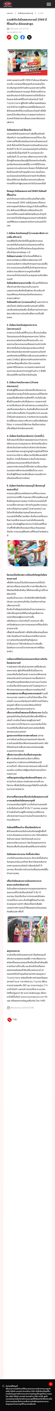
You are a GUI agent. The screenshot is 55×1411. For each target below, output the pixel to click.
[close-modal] (51, 1384)
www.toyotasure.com (32, 996)
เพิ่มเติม (33, 1404)
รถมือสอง (17, 970)
